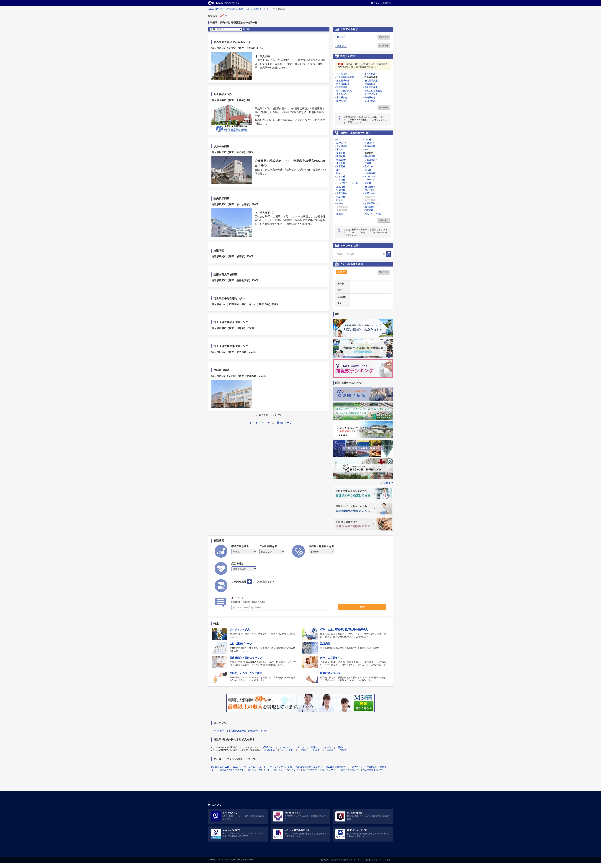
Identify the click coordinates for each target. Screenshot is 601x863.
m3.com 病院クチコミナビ (309, 767)
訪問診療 (369, 210)
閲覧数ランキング (258, 730)
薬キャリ (278, 769)
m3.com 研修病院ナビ (337, 767)
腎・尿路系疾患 (344, 90)
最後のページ (284, 422)
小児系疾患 (341, 97)
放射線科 (340, 176)
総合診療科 (370, 207)
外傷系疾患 (370, 97)
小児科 (339, 149)
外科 (367, 149)
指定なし (341, 45)
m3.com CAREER (220, 767)
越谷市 (327, 747)
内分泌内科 (370, 190)
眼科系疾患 (370, 74)
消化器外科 (370, 186)
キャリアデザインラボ (281, 767)
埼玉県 (340, 37)
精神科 (368, 139)
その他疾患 (370, 100)
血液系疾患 (341, 94)
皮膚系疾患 (370, 84)
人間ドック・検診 (373, 213)
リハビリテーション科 (347, 183)
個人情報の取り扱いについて (343, 860)
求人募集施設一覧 (237, 730)
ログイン (375, 3)
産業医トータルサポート (232, 769)
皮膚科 (368, 163)
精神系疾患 (341, 100)
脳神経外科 (370, 156)
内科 (338, 139)
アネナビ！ (357, 767)
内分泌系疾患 (371, 87)
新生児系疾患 (371, 94)
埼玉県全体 (267, 747)
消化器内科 (341, 146)
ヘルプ (361, 860)
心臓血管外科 (371, 159)
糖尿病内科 (370, 193)
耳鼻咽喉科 (370, 173)
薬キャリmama (310, 769)
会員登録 (387, 3)
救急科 (339, 200)
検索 (362, 606)
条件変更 (341, 272)
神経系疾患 (341, 74)
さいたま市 (285, 747)
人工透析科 (341, 193)
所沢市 (341, 747)
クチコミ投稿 (217, 730)
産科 (338, 169)
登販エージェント (349, 769)
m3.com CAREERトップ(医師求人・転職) (225, 9)
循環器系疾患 (342, 80)
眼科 (338, 173)
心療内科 (340, 180)
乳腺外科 (340, 196)
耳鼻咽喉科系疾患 (345, 77)
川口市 (300, 747)
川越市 (314, 747)
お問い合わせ (371, 860)
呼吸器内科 (370, 142)
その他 (339, 203)
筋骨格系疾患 (342, 84)
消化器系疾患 (371, 80)
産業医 (339, 213)
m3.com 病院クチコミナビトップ (261, 9)
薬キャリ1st (292, 769)
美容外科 (340, 156)
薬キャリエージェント (259, 769)
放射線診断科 (371, 203)
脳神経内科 (341, 142)
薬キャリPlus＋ (329, 769)
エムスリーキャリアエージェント (249, 767)
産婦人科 (369, 166)
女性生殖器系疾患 (373, 90)
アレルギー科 (371, 176)
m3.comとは (385, 860)
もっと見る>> (386, 482)
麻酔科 (368, 183)
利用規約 (325, 860)
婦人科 (368, 169)
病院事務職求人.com (372, 769)
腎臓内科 (340, 190)
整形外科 (340, 153)
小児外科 (340, 163)
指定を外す (384, 37)
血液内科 (340, 186)
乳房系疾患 (341, 87)
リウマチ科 (370, 180)
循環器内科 (370, 146)
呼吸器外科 (341, 159)
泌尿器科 (340, 166)
